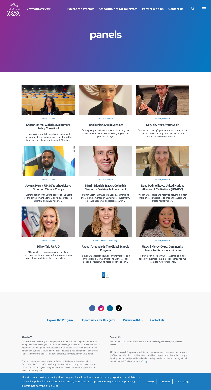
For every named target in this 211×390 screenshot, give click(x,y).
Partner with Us (133, 320)
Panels (44, 118)
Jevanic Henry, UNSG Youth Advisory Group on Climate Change (48, 187)
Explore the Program (60, 320)
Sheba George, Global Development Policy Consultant (48, 126)
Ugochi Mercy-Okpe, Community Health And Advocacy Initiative (162, 248)
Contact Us (157, 320)
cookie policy (33, 381)
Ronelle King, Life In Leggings (105, 125)
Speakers (52, 118)
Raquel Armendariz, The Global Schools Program (105, 248)
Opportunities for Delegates (98, 320)
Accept (150, 381)
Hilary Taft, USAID (48, 246)
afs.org (144, 361)
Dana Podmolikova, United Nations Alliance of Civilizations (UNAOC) (162, 187)
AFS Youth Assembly (13, 10)
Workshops (113, 240)
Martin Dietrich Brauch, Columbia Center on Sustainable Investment (105, 187)
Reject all (165, 381)
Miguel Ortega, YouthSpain (162, 125)
